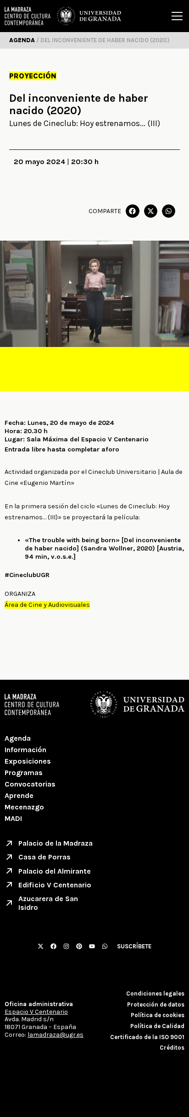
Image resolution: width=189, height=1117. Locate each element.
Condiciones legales (155, 993)
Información (25, 749)
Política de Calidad (157, 1026)
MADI (13, 818)
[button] (132, 211)
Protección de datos (155, 1004)
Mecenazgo (24, 807)
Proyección (32, 76)
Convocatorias (30, 784)
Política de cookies (157, 1015)
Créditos (172, 1047)
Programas (24, 772)
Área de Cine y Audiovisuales (47, 605)
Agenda (18, 738)
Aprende (19, 795)
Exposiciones (28, 761)
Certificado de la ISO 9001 (147, 1037)
